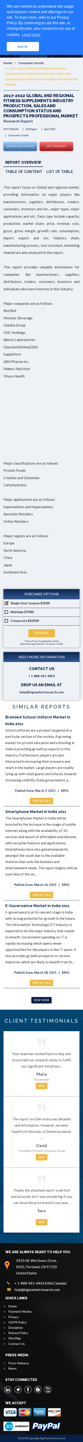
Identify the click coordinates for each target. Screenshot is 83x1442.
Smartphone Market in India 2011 (35, 812)
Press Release (18, 1363)
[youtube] (47, 1389)
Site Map (14, 1338)
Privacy (13, 1317)
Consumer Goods (31, 63)
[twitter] (18, 1389)
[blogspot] (38, 1389)
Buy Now (41, 633)
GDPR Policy (17, 1322)
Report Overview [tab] (23, 162)
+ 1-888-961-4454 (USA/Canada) (40, 1283)
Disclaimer (15, 1327)
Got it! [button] (23, 46)
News (12, 1368)
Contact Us (16, 1344)
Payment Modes (20, 1311)
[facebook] (28, 1389)
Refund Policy (18, 1333)
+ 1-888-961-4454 (41, 676)
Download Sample (20, 146)
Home (7, 63)
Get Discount (56, 146)
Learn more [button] (31, 35)
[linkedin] (8, 1389)
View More (41, 1000)
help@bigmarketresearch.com (42, 692)
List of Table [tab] (59, 171)
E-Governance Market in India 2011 (37, 906)
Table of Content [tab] (23, 171)
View (41, 1086)
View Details (41, 801)
